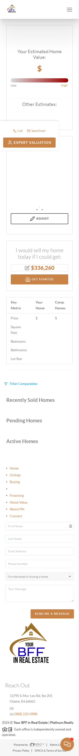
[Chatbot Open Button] (67, 744)
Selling (14, 489)
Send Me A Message (52, 613)
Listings (15, 475)
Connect (16, 516)
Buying (15, 482)
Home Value (18, 502)
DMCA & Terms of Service (50, 750)
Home (14, 468)
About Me (17, 509)
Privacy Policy (21, 750)
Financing (17, 495)
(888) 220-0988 (25, 714)
